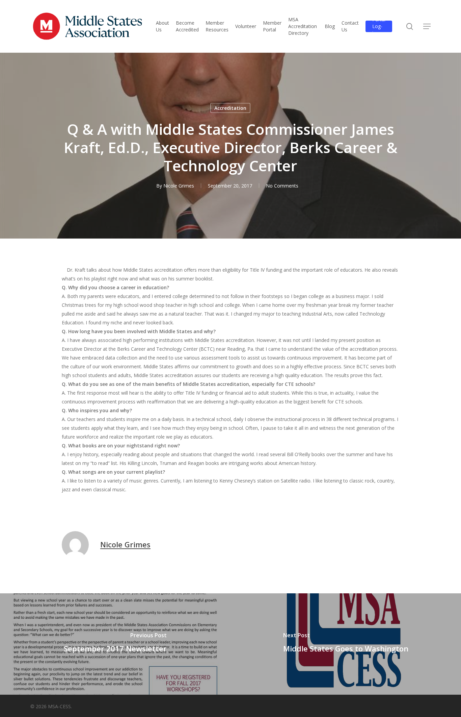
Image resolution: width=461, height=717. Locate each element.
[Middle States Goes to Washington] (346, 644)
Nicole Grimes (178, 185)
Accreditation (230, 108)
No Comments (282, 185)
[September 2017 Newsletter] (115, 644)
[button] (427, 26)
